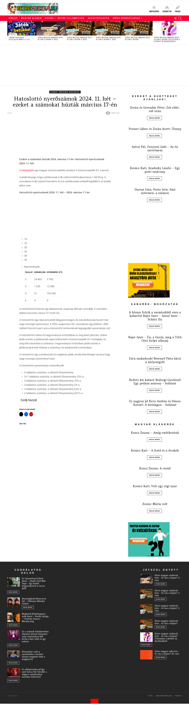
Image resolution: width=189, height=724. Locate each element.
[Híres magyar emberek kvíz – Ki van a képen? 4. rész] (50, 28)
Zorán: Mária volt (155, 504)
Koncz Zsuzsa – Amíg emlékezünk (155, 433)
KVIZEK (49, 18)
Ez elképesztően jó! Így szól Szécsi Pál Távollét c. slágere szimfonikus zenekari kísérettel (34, 673)
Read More (154, 118)
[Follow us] (175, 18)
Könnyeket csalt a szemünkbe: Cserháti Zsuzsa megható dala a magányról (33, 655)
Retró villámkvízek (71, 18)
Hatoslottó (27, 170)
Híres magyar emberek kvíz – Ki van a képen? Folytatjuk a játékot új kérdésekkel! (167, 39)
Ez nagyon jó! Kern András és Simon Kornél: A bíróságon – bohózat (155, 402)
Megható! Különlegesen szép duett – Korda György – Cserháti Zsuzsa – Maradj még (35, 617)
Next (180, 33)
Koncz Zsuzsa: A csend (155, 468)
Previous (8, 33)
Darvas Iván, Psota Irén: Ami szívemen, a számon (154, 191)
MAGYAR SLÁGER (31, 18)
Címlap (13, 18)
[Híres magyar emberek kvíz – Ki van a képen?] (138, 28)
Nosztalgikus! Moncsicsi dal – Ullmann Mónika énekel (34, 601)
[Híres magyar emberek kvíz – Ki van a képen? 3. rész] (79, 28)
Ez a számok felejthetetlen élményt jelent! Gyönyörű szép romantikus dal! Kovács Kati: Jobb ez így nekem (35, 636)
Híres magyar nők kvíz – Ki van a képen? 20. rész (167, 652)
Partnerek (178, 696)
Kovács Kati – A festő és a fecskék (155, 450)
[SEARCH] (180, 18)
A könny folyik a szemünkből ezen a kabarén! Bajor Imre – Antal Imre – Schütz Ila (155, 315)
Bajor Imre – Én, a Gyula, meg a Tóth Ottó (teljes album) (155, 339)
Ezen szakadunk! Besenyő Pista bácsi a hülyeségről (155, 360)
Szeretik (167, 11)
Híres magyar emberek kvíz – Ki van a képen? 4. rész (51, 38)
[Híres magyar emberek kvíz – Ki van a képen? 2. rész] (109, 28)
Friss (177, 11)
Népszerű (154, 11)
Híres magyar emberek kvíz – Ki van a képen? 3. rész (80, 38)
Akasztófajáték (98, 18)
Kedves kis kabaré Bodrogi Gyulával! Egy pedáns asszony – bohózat (155, 381)
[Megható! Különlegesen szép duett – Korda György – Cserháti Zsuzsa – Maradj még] (13, 617)
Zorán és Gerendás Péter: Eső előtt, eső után (155, 109)
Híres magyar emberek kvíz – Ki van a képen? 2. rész (109, 38)
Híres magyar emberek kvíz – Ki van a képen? (138, 38)
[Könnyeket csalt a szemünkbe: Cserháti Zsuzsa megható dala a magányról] (13, 653)
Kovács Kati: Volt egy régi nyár (155, 486)
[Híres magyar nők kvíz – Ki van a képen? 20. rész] (146, 654)
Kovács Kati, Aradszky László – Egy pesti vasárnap (155, 169)
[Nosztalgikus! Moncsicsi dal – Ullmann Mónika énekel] (13, 602)
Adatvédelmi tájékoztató (164, 696)
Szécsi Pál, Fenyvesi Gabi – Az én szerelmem (155, 148)
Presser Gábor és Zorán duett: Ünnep (155, 129)
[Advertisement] (90, 65)
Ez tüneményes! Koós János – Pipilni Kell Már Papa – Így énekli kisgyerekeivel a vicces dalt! (34, 583)
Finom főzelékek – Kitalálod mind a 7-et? (19, 38)
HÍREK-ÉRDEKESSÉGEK (126, 18)
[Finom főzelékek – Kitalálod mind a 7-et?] (21, 28)
